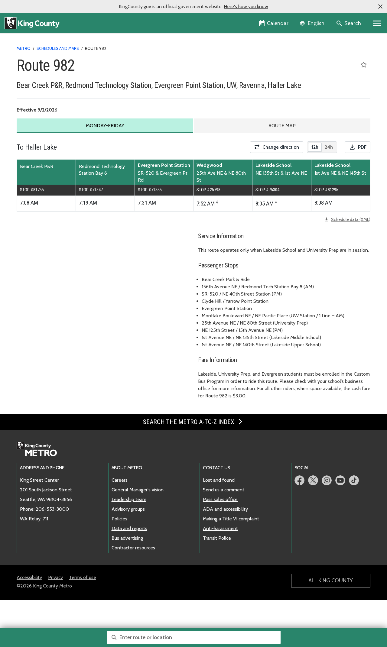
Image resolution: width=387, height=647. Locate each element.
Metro (24, 48)
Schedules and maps (58, 48)
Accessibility (29, 577)
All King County (330, 580)
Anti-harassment (220, 528)
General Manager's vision (138, 490)
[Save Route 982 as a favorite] (363, 64)
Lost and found (219, 480)
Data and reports (129, 528)
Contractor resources (133, 548)
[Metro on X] (313, 480)
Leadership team (129, 499)
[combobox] (194, 637)
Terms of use (82, 577)
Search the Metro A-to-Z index (189, 421)
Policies (119, 519)
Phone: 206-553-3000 (44, 509)
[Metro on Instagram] (327, 480)
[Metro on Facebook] (299, 480)
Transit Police (217, 538)
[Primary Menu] (377, 23)
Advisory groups (128, 509)
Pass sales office (220, 499)
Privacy (55, 577)
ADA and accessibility (225, 509)
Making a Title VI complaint (231, 519)
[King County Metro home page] (40, 449)
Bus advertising (127, 538)
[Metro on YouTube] (340, 480)
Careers (120, 480)
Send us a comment (223, 490)
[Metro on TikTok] (354, 480)
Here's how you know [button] (246, 6)
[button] (380, 6)
